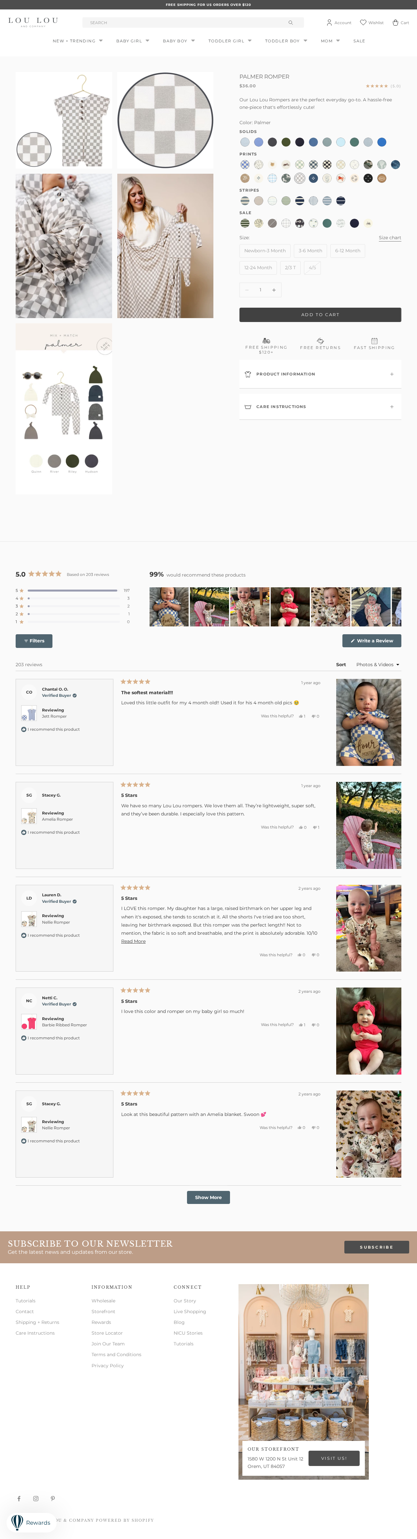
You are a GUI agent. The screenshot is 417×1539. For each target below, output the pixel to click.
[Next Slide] (396, 606)
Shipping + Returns (37, 1322)
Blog (179, 1322)
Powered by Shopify (125, 1520)
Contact (25, 1311)
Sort (341, 664)
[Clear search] (291, 22)
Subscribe (377, 1247)
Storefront (103, 1311)
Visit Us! (334, 1458)
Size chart (390, 238)
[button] (73, 590)
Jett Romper (54, 716)
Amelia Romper (57, 819)
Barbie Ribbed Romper (64, 1024)
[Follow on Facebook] (19, 1498)
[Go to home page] (34, 22)
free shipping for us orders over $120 (208, 5)
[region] (275, 606)
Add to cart (320, 314)
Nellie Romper (56, 922)
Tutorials (26, 1301)
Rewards (101, 1322)
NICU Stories (188, 1333)
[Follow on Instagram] (36, 1498)
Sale (359, 40)
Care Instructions (35, 1333)
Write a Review (378, 642)
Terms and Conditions (116, 1354)
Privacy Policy (108, 1366)
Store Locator (107, 1333)
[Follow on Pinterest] (53, 1498)
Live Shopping (190, 1311)
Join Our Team (108, 1344)
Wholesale (103, 1301)
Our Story (185, 1301)
